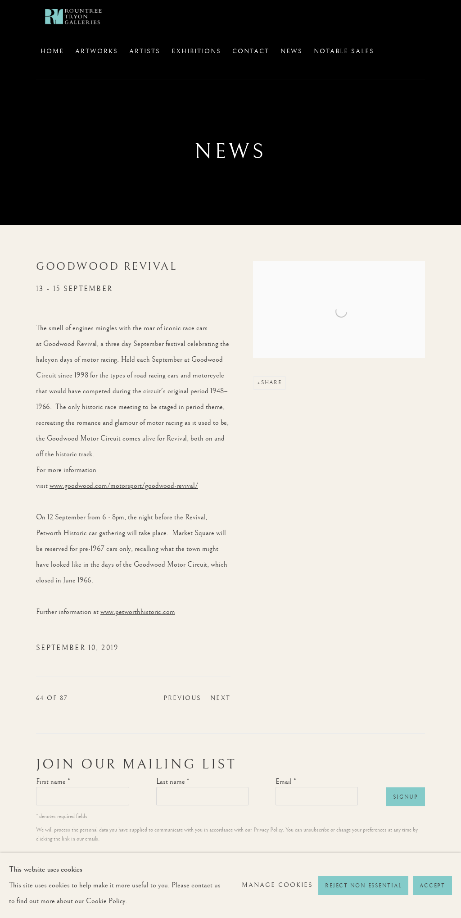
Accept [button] (432, 885)
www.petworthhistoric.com (137, 612)
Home (52, 51)
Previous (182, 698)
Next (220, 698)
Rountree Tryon (81, 16)
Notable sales (344, 51)
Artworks (96, 51)
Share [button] (271, 382)
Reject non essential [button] (363, 885)
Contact (250, 51)
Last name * (173, 781)
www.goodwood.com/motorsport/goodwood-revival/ (124, 486)
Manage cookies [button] (277, 885)
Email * (286, 781)
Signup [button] (405, 797)
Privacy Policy (268, 830)
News (291, 51)
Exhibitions (196, 51)
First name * (53, 781)
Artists (144, 51)
